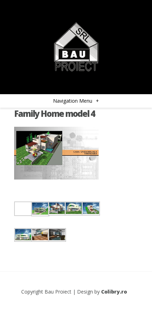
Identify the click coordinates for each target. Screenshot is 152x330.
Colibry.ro (114, 291)
